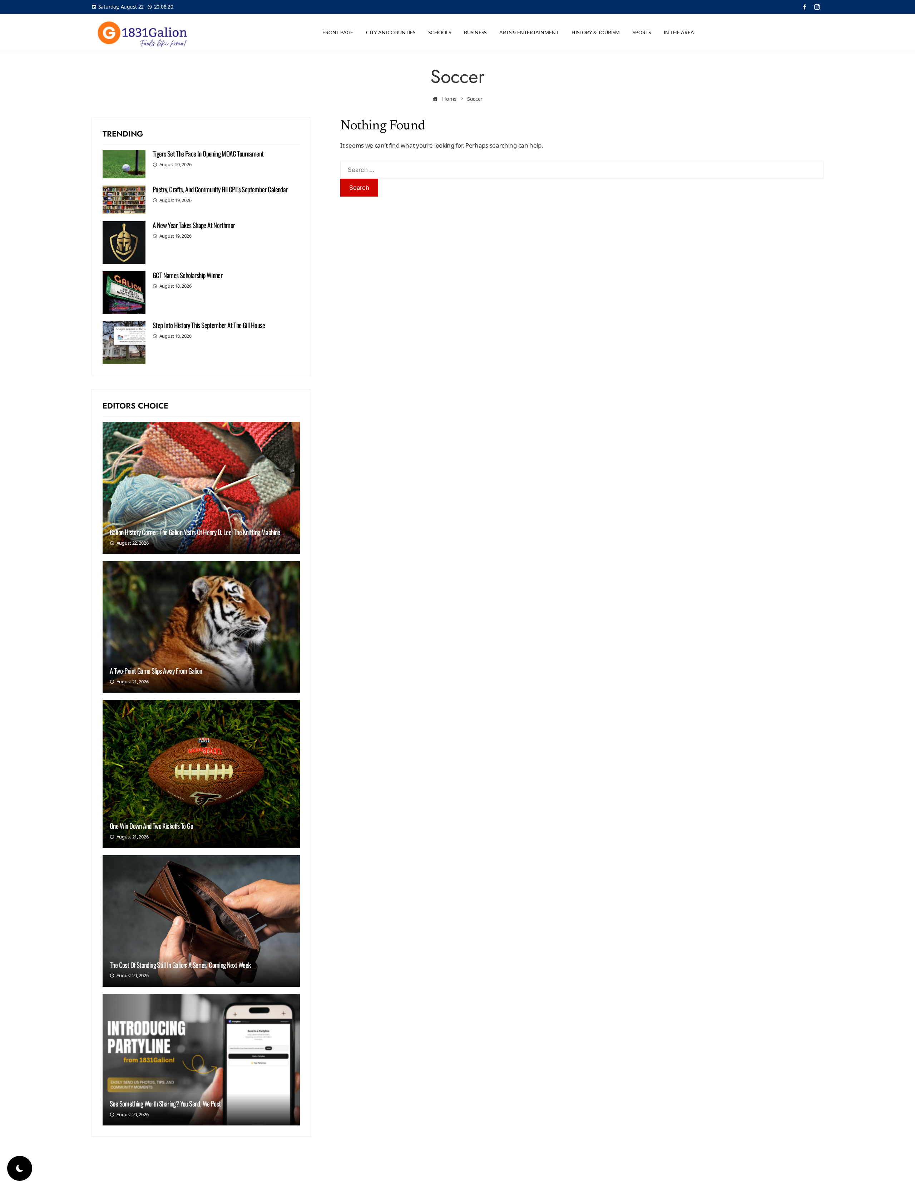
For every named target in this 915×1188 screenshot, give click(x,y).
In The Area (679, 32)
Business (475, 32)
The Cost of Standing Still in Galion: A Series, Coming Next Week (180, 965)
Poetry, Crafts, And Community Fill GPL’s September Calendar (220, 189)
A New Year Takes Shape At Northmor (194, 225)
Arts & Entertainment (529, 32)
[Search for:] (582, 166)
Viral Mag (515, 1176)
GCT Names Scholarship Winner (187, 275)
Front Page (337, 32)
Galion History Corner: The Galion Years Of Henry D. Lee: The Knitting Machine (195, 532)
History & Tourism (596, 32)
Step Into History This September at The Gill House (209, 325)
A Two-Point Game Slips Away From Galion (156, 670)
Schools (439, 32)
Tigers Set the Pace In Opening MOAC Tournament (208, 153)
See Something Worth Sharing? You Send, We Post (165, 1103)
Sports (642, 32)
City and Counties (390, 32)
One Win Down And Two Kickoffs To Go (151, 826)
